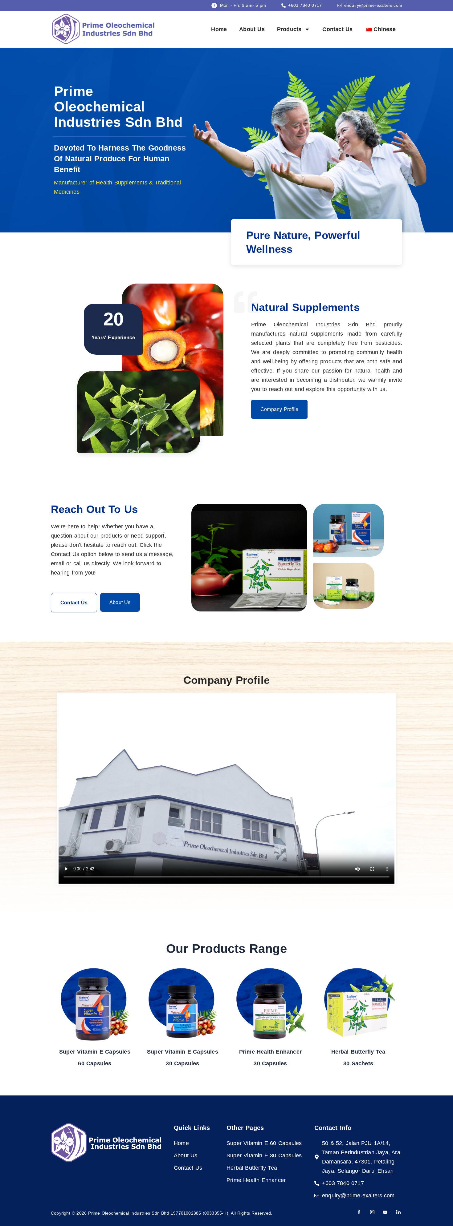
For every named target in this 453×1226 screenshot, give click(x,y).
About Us (252, 29)
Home (219, 29)
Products (289, 29)
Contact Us (337, 29)
